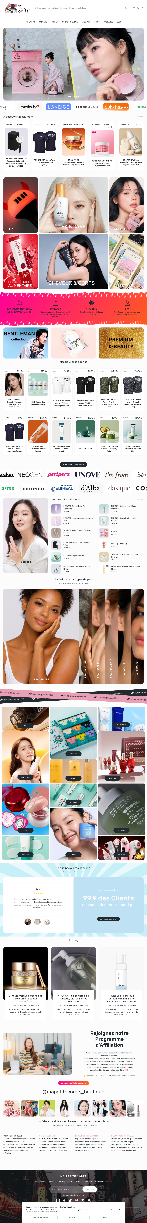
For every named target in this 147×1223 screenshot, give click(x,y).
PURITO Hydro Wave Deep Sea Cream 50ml (61, 448)
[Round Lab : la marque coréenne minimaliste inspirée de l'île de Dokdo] (121, 973)
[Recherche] (126, 8)
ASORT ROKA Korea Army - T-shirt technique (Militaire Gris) (132, 403)
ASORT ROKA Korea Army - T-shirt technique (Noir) (85, 403)
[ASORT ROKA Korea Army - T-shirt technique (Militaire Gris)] (132, 384)
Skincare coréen (47, 1136)
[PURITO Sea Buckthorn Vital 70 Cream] (38, 431)
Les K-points (40, 1181)
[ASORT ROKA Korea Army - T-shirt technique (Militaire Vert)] (109, 384)
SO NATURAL (125, 124)
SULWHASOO (67, 124)
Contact (88, 1181)
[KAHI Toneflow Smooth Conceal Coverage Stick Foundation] (14, 384)
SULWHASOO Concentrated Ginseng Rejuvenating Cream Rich (73, 162)
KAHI (6, 371)
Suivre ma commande (103, 1181)
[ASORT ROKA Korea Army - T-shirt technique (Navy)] (44, 142)
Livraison (78, 1181)
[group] (73, 64)
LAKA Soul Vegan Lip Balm (73, 556)
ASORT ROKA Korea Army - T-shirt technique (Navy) (45, 162)
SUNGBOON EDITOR (96, 125)
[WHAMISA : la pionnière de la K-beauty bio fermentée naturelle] (73, 973)
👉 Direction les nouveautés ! (73, 464)
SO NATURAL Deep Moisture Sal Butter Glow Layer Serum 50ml (131, 162)
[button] (69, 96)
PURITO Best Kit (85, 449)
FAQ (70, 1181)
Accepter (72, 1217)
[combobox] (81, 8)
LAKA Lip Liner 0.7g (119, 544)
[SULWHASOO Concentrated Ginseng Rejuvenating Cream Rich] (73, 142)
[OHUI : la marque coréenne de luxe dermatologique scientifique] (25, 973)
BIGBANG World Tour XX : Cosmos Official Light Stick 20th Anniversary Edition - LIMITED (16, 162)
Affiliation (52, 1181)
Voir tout (140, 117)
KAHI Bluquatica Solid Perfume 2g (37, 403)
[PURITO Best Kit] (85, 431)
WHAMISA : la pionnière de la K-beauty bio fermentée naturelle (73, 998)
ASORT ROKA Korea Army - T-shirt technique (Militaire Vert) (109, 403)
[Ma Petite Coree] (17, 8)
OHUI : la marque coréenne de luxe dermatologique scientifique (25, 998)
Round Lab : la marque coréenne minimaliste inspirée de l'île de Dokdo (121, 998)
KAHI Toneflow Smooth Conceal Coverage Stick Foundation (14, 403)
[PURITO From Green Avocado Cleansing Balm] (109, 431)
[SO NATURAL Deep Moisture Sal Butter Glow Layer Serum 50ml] (130, 142)
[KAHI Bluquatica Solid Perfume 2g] (38, 384)
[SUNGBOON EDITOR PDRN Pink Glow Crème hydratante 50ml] (102, 143)
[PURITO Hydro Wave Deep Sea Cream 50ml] (61, 431)
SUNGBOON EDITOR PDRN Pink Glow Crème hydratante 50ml (102, 163)
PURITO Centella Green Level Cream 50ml (133, 448)
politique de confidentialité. (49, 1212)
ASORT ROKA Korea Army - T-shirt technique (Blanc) (61, 403)
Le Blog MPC (116, 1150)
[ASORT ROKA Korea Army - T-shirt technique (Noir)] (85, 384)
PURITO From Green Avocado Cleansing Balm (109, 448)
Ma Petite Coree (73, 1176)
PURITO (30, 418)
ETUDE (114, 532)
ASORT (37, 124)
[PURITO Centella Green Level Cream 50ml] (132, 431)
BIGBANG (9, 124)
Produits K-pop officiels (86, 1136)
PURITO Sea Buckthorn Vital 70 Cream (38, 448)
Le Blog (62, 1181)
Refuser (104, 1217)
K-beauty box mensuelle (122, 1136)
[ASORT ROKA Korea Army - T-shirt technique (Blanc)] (61, 384)
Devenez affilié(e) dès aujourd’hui (73, 1083)
